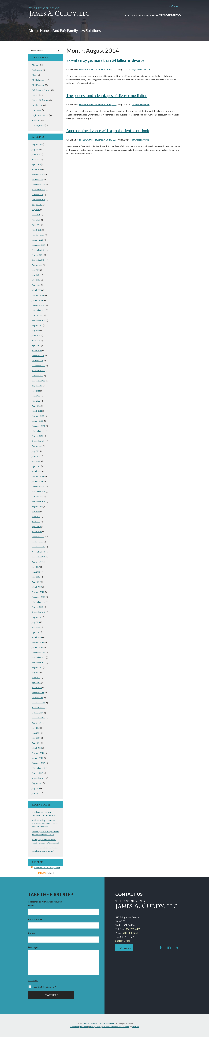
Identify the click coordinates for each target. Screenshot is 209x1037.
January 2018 (37, 647)
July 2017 (36, 672)
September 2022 (38, 381)
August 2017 (37, 667)
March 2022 (37, 411)
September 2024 (38, 260)
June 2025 (36, 214)
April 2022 (36, 406)
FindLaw (135, 1026)
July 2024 (36, 270)
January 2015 (37, 697)
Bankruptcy (37, 70)
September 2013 (38, 778)
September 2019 (38, 557)
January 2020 (37, 542)
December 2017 (38, 652)
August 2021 (37, 446)
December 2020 (38, 486)
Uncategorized (38, 125)
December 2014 (38, 702)
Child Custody (38, 80)
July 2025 (36, 209)
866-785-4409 (133, 929)
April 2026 (36, 164)
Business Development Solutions (115, 1026)
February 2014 (38, 753)
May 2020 (36, 521)
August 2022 (37, 385)
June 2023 (36, 335)
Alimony (36, 65)
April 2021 (36, 466)
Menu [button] (171, 5)
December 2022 (38, 365)
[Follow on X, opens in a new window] (177, 947)
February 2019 (38, 592)
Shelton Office (122, 940)
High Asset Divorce (141, 69)
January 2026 (37, 179)
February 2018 (38, 642)
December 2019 (38, 546)
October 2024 (37, 255)
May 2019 (36, 577)
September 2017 (38, 662)
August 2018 (37, 617)
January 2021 (37, 481)
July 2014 (36, 728)
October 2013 (37, 773)
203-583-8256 (170, 15)
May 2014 (36, 738)
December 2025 (38, 184)
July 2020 (36, 511)
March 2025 (37, 230)
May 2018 (36, 627)
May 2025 (36, 220)
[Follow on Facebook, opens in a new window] (160, 947)
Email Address (36, 919)
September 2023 (38, 320)
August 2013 (37, 783)
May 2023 (36, 340)
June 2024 (36, 275)
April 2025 (36, 225)
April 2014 (36, 743)
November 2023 (38, 310)
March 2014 (37, 748)
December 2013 (38, 763)
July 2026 (36, 149)
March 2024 (37, 290)
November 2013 (38, 768)
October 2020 (37, 496)
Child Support (38, 85)
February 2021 (38, 476)
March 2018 (37, 637)
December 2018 (38, 597)
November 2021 (38, 431)
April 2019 (36, 582)
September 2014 (38, 717)
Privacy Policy (95, 1026)
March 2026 (37, 169)
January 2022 (37, 421)
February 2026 (38, 174)
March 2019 (37, 587)
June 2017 (36, 677)
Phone (31, 933)
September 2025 (38, 199)
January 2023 (37, 360)
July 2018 (36, 622)
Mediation (36, 120)
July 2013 (36, 788)
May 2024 (36, 280)
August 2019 (37, 562)
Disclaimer (33, 980)
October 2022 (37, 375)
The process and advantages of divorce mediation (106, 95)
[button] (206, 1019)
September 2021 (38, 441)
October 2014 (37, 713)
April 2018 (36, 632)
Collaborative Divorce (41, 90)
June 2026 (36, 154)
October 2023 (37, 315)
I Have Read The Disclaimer (44, 987)
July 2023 (36, 330)
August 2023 (37, 325)
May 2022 (36, 401)
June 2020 (36, 516)
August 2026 (37, 144)
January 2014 (37, 758)
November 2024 (38, 250)
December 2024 (38, 245)
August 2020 (37, 506)
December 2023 (38, 305)
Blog (34, 75)
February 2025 (38, 235)
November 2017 (38, 657)
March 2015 (37, 687)
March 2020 (37, 531)
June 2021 (36, 456)
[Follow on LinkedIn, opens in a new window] (168, 947)
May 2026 (36, 159)
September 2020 (38, 501)
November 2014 (38, 707)
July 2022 (36, 391)
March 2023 (37, 350)
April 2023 (36, 345)
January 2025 (37, 240)
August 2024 (37, 265)
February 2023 (38, 355)
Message (32, 947)
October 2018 (37, 607)
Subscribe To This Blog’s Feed (47, 867)
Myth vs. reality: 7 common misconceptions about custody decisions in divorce (45, 823)
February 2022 (38, 416)
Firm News (36, 110)
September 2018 (38, 612)
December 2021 (38, 426)
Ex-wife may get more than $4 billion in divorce (105, 60)
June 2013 (36, 793)
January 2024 (37, 300)
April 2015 (36, 682)
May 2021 (36, 461)
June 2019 (36, 572)
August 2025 (37, 204)
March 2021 (37, 471)
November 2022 (38, 370)
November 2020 (38, 491)
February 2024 (38, 295)
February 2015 (38, 692)
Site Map (84, 1026)
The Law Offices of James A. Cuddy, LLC (97, 69)
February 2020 (38, 536)
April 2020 (36, 526)
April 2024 (36, 285)
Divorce (35, 95)
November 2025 (38, 189)
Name (31, 905)
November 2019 (38, 552)
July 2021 (36, 451)
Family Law (37, 105)
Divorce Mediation (140, 104)
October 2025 (37, 194)
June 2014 (36, 733)
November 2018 (38, 602)
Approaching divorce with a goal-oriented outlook (107, 130)
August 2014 (37, 723)
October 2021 (37, 436)
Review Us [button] (124, 947)
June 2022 (36, 396)
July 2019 (36, 567)
